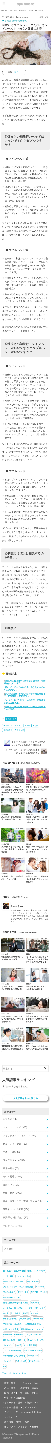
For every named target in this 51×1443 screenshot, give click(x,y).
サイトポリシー (12, 1417)
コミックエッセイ (15, 1127)
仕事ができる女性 (10, 1319)
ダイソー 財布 (23, 1292)
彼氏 (28, 726)
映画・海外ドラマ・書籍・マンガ (22, 1201)
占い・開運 (12, 1176)
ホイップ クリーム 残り (33, 1350)
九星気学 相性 (19, 1271)
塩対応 (30, 1271)
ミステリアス (40, 1271)
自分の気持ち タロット (12, 1297)
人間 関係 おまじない (33, 1324)
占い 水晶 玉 (15, 1313)
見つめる (43, 1292)
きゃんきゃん (17, 906)
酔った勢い (18, 1308)
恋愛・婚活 (12, 719)
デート (19, 726)
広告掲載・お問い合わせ (16, 1422)
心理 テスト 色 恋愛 (10, 1329)
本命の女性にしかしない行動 (14, 1356)
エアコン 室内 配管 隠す (12, 1350)
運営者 (35, 1426)
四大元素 (34, 1292)
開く (16, 72)
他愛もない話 (21, 1361)
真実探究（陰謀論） (15, 1217)
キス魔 (5, 1313)
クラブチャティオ (10, 1287)
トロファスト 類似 (23, 1276)
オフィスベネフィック (15, 1426)
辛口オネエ (12, 1225)
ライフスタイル (14, 1160)
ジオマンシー (8, 1345)
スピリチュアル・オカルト (19, 1135)
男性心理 (20, 730)
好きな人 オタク (9, 1340)
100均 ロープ (33, 1356)
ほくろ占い (7, 1271)
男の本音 (8, 730)
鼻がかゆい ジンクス (36, 1340)
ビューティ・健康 (15, 1143)
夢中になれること (35, 1361)
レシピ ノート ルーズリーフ (14, 1281)
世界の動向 (11, 1168)
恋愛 (36, 726)
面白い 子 (21, 1340)
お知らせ (10, 1119)
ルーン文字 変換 (30, 1345)
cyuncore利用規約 (32, 1412)
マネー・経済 (12, 1152)
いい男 (18, 1345)
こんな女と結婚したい (33, 1335)
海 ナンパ (34, 1313)
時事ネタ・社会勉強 (16, 1209)
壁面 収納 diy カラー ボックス (32, 1329)
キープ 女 (29, 1308)
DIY (4, 1366)
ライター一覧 (11, 1412)
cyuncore (26, 3)
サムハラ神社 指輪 (26, 1287)
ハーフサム (40, 1287)
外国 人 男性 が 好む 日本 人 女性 (15, 1303)
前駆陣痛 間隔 (38, 1319)
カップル (8, 726)
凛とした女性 (40, 1308)
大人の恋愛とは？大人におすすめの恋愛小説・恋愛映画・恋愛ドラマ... (24, 695)
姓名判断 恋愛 (24, 1319)
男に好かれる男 (9, 1292)
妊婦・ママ (11, 1184)
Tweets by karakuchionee (15, 1373)
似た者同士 (18, 1335)
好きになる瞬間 (33, 1281)
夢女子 (25, 1313)
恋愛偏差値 (7, 1335)
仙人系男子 (35, 1303)
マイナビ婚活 (8, 1276)
